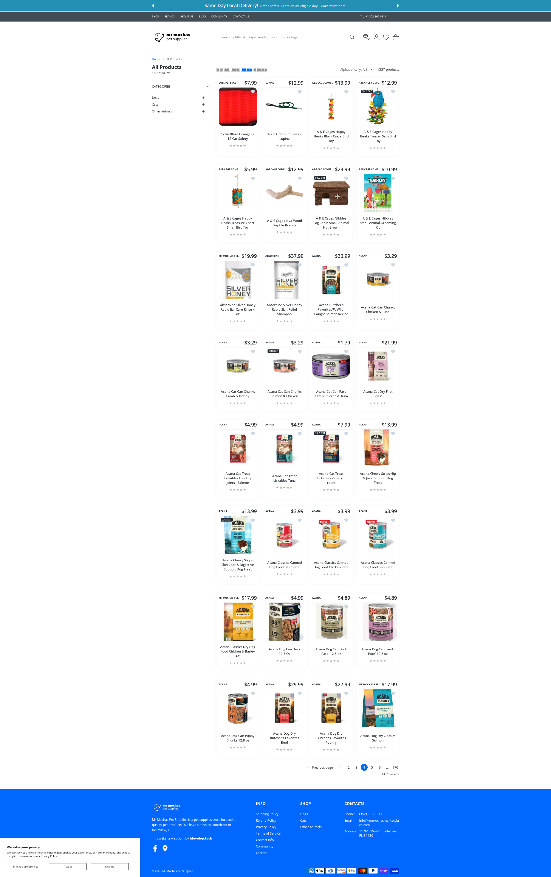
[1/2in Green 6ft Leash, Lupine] (284, 106)
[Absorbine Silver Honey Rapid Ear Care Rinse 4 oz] (238, 280)
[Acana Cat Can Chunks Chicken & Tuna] (378, 280)
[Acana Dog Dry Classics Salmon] (378, 708)
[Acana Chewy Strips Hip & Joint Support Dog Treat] (378, 448)
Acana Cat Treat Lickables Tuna (284, 478)
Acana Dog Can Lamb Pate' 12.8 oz (378, 651)
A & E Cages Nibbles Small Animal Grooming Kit (378, 222)
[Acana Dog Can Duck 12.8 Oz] (284, 622)
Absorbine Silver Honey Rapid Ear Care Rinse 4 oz (237, 309)
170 (395, 767)
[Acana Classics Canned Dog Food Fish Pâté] (378, 535)
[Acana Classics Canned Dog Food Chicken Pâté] (331, 535)
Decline (109, 866)
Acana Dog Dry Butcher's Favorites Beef (284, 738)
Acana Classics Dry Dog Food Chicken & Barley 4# (237, 651)
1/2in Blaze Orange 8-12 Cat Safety (237, 136)
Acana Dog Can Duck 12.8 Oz (284, 651)
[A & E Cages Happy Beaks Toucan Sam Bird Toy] (378, 106)
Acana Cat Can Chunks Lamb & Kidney (238, 393)
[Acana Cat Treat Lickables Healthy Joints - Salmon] (238, 448)
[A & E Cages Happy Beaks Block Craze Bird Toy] (331, 106)
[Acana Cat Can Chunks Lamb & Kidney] (238, 366)
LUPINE (269, 83)
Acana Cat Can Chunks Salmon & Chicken (285, 393)
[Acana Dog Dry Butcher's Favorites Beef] (284, 708)
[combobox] (288, 37)
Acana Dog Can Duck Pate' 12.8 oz (331, 651)
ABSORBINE (272, 256)
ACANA (316, 256)
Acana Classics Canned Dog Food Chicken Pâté (331, 564)
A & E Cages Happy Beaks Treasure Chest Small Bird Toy (237, 222)
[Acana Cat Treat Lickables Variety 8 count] (331, 448)
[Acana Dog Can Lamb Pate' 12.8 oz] (378, 622)
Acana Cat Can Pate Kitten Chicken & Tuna (331, 393)
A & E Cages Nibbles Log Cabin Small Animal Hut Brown (331, 222)
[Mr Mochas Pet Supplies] (173, 37)
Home (156, 59)
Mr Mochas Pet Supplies (177, 871)
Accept (68, 866)
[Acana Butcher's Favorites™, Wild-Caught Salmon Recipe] (331, 280)
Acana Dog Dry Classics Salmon (377, 738)
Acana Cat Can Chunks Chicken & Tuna (378, 309)
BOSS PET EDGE (227, 83)
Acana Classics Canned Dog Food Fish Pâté (378, 564)
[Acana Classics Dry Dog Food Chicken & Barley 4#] (238, 622)
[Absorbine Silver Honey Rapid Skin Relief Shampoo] (284, 280)
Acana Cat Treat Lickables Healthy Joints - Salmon (237, 478)
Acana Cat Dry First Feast (378, 393)
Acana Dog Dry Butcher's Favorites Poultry (331, 738)
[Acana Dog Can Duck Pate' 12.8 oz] (331, 622)
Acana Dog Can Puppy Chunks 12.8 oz (237, 738)
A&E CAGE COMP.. (322, 83)
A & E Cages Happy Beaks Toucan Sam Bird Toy (378, 136)
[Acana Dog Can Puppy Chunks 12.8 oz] (238, 708)
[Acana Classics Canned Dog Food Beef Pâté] (284, 535)
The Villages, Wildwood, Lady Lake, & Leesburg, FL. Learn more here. (296, 6)
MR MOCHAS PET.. (229, 256)
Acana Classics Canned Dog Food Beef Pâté (284, 564)
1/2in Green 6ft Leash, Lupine (284, 136)
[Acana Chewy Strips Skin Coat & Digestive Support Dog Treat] (238, 535)
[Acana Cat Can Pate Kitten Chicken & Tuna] (331, 366)
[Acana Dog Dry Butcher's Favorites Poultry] (331, 708)
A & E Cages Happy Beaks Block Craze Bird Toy (331, 136)
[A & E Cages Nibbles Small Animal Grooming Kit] (378, 193)
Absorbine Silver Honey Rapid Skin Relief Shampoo (284, 309)
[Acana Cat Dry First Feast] (378, 366)
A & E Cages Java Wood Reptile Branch (284, 222)
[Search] (352, 37)
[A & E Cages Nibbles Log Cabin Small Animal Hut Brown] (331, 193)
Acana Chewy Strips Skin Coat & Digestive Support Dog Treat (237, 564)
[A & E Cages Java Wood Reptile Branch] (284, 193)
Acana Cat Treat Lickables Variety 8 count (331, 478)
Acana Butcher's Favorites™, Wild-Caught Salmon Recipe (331, 309)
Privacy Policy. (49, 856)
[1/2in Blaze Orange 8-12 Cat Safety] (238, 106)
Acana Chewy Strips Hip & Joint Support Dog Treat (378, 478)
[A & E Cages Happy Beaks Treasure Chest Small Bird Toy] (238, 193)
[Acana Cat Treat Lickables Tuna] (284, 448)
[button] (153, 6)
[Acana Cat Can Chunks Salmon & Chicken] (284, 366)
